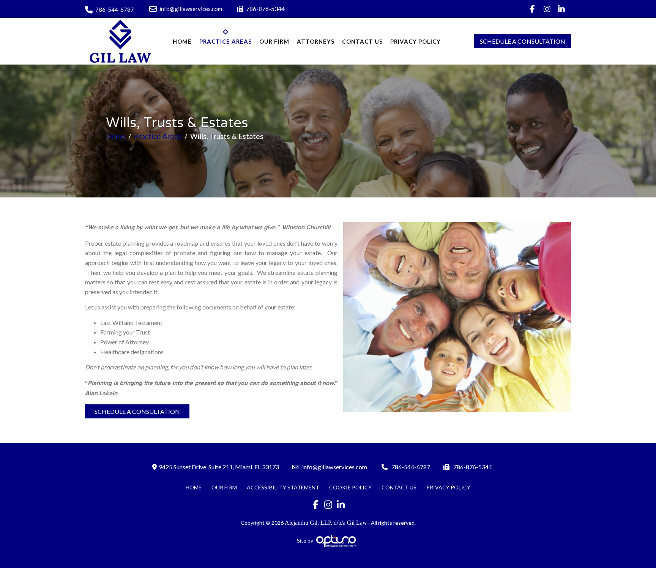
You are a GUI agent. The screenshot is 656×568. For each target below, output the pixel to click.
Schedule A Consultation (522, 41)
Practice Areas (157, 136)
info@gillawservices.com (190, 8)
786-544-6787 (114, 9)
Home (115, 136)
